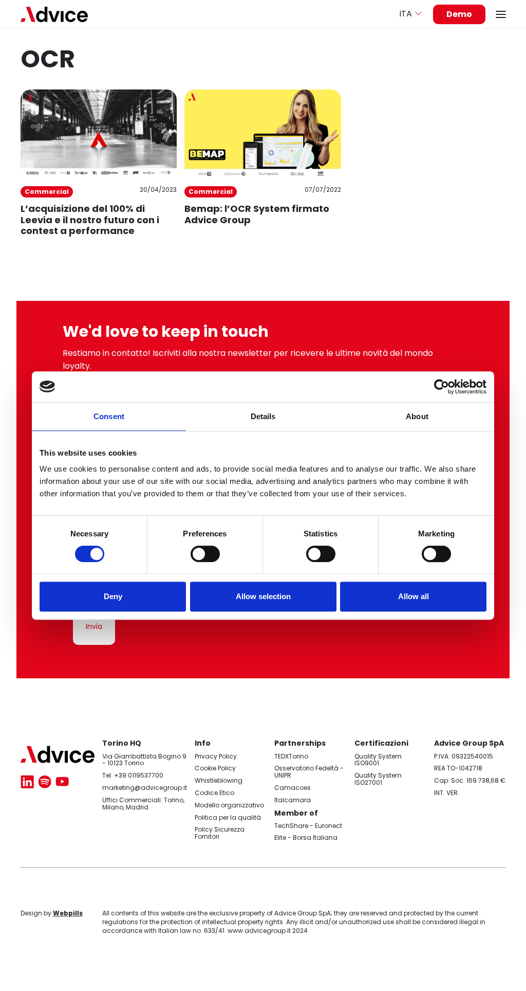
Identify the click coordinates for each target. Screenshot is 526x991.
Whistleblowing (218, 780)
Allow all (413, 596)
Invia (94, 626)
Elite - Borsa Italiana (305, 837)
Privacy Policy (216, 756)
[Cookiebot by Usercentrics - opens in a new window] (441, 386)
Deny (113, 596)
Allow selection (263, 596)
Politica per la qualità (228, 817)
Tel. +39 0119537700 (132, 775)
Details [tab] (263, 416)
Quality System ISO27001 (378, 779)
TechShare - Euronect (308, 825)
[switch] (205, 554)
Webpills (68, 913)
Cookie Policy (215, 768)
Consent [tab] (108, 416)
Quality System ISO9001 (378, 760)
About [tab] (417, 416)
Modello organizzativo (229, 805)
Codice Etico (214, 792)
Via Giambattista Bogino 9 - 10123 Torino (144, 760)
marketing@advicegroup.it (144, 787)
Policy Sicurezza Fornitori (220, 833)
